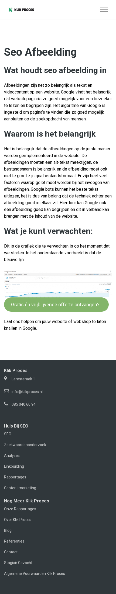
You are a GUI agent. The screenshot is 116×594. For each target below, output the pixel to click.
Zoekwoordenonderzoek (25, 445)
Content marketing (20, 488)
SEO (7, 434)
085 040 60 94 (24, 404)
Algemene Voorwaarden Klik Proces (34, 573)
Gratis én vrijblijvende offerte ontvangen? (56, 304)
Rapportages (15, 477)
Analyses (12, 455)
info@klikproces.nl (27, 392)
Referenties (14, 541)
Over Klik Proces (17, 519)
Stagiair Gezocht (18, 563)
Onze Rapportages (20, 509)
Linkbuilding (14, 466)
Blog (8, 530)
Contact (11, 552)
